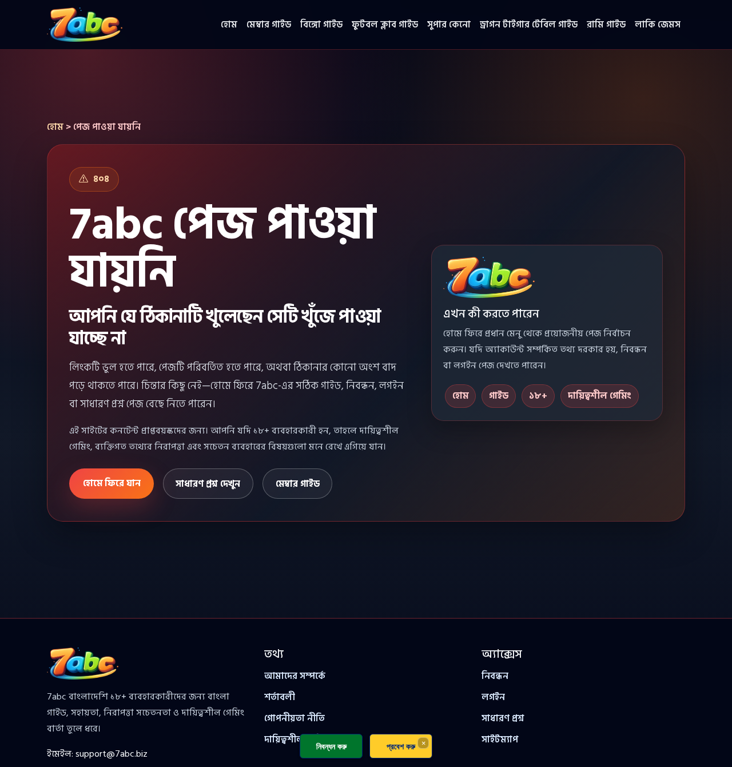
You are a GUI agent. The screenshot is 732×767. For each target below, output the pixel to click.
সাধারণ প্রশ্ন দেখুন (208, 483)
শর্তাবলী (279, 697)
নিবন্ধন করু (331, 746)
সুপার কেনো (449, 24)
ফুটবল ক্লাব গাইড (385, 24)
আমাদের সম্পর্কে (294, 676)
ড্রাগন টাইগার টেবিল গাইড (529, 24)
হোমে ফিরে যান (112, 483)
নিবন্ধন (495, 676)
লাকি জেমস (658, 24)
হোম (229, 24)
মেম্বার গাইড (268, 24)
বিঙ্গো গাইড (321, 24)
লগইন (493, 697)
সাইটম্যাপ (500, 739)
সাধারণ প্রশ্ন (503, 718)
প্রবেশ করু (401, 746)
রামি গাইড (606, 24)
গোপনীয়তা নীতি (294, 718)
